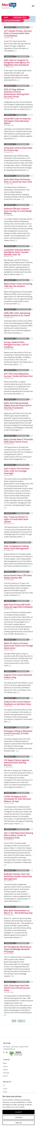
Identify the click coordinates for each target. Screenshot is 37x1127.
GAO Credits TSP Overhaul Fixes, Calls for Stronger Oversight (16, 471)
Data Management (13, 21)
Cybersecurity (21, 115)
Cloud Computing (22, 370)
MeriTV (5, 1076)
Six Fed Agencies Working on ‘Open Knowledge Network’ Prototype (17, 949)
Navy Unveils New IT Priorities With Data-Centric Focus (18, 440)
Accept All (18, 1112)
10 (19, 1021)
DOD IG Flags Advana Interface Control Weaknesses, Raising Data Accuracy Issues (16, 93)
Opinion (5, 1069)
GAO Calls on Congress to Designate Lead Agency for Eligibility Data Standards (17, 62)
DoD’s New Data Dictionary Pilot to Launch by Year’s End (18, 180)
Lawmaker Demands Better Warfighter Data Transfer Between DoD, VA (17, 252)
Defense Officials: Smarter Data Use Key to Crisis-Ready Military (18, 211)
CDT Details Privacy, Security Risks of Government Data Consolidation (18, 33)
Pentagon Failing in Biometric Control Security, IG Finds (18, 732)
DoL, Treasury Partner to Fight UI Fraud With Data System (16, 519)
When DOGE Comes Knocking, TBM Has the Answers (18, 284)
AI (3, 1085)
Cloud (5, 1088)
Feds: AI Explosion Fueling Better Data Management (16, 547)
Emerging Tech (20, 17)
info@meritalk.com (9, 1049)
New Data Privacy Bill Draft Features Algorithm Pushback (18, 605)
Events (5, 1066)
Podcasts (6, 1073)
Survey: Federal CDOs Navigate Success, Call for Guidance (16, 344)
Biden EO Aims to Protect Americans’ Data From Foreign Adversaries (18, 645)
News (6, 17)
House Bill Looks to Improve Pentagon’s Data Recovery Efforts (17, 121)
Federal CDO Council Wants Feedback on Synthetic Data (17, 702)
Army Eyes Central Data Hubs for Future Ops (18, 149)
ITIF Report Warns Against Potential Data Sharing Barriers (16, 762)
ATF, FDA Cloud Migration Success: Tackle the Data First (18, 374)
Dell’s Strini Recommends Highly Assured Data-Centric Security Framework (17, 405)
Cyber (5, 1092)
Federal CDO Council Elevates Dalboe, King (18, 676)
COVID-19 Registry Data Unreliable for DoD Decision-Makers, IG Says (17, 799)
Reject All (19, 1123)
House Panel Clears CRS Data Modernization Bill (18, 576)
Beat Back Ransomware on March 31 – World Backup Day (18, 911)
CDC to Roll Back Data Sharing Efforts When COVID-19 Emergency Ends (18, 835)
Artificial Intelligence (23, 309)
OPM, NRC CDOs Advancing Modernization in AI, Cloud (17, 314)
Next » (22, 1021)
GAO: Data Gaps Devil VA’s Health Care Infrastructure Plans (17, 988)
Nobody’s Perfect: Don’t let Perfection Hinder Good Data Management (18, 876)
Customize (18, 1117)
